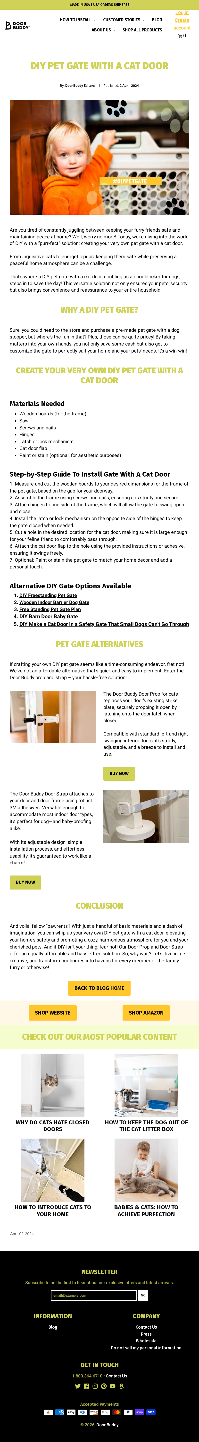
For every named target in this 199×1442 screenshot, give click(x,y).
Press (146, 1334)
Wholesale (146, 1341)
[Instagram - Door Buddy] (95, 1386)
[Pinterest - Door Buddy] (104, 1386)
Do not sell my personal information (146, 1348)
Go (143, 1295)
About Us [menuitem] (102, 30)
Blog (53, 1327)
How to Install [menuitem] (76, 19)
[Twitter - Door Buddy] (78, 1386)
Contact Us (146, 1327)
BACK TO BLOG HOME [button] (99, 988)
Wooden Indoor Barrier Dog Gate (54, 602)
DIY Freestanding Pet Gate (48, 595)
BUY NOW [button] (119, 773)
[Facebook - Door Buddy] (86, 1386)
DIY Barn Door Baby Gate (48, 616)
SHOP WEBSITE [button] (52, 1012)
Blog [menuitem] (157, 19)
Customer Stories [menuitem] (122, 19)
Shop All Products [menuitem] (142, 30)
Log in (182, 12)
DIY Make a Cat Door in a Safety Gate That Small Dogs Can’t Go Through (104, 624)
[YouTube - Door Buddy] (113, 1386)
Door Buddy (107, 1424)
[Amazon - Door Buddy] (121, 1386)
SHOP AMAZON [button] (146, 1012)
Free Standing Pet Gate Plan (50, 609)
